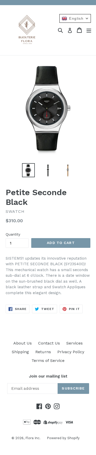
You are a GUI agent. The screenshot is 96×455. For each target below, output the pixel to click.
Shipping (20, 351)
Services (74, 343)
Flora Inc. (32, 438)
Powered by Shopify (63, 438)
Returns (43, 351)
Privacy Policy (70, 351)
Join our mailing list (48, 376)
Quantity (13, 234)
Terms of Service (48, 360)
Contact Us (49, 343)
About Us (22, 343)
